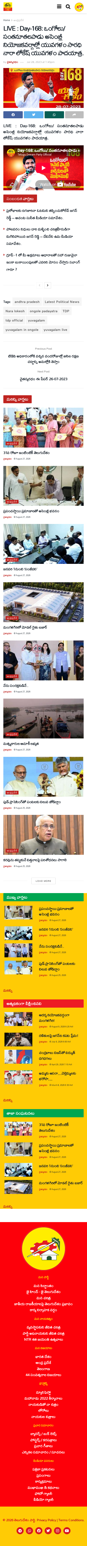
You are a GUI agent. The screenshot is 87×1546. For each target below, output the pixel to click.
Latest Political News (62, 301)
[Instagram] (57, 1530)
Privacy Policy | (47, 1520)
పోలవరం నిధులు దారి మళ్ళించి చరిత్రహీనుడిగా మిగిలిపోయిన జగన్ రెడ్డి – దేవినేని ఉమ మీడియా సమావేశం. (39, 236)
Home (6, 20)
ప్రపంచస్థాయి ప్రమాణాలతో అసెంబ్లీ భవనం (31, 510)
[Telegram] (20, 1530)
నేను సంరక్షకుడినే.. (16, 685)
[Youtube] (66, 1530)
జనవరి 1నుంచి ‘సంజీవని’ (20, 568)
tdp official (14, 320)
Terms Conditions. (71, 1520)
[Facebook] (38, 1530)
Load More (43, 881)
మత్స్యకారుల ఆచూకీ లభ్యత (21, 743)
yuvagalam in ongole (22, 329)
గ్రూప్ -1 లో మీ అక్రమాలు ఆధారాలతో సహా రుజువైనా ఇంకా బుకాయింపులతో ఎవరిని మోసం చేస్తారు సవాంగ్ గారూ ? (43, 262)
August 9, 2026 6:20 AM (62, 1026)
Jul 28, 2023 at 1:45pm (40, 62)
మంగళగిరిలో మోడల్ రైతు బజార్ (25, 627)
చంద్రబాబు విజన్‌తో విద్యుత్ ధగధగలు (57, 1055)
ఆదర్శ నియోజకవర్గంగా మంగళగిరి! (54, 1017)
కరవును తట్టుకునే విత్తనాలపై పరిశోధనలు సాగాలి (35, 859)
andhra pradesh (27, 301)
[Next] (47, 285)
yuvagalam (36, 320)
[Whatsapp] (29, 1530)
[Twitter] (48, 1530)
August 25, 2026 (23, 808)
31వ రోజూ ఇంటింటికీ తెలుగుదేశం (26, 452)
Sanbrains (78, 1541)
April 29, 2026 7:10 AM (62, 1064)
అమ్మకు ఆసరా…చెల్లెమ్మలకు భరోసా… (57, 1075)
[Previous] (39, 285)
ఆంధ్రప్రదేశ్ (19, 20)
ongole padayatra (44, 311)
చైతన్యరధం (12, 62)
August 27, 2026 (23, 459)
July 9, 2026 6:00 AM (61, 1042)
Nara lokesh (15, 311)
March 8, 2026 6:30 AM (62, 1085)
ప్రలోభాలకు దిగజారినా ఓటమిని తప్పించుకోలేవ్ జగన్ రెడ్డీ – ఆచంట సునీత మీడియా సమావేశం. (41, 214)
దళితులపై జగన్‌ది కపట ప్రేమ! (58, 1035)
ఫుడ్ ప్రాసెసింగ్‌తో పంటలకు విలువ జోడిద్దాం (32, 801)
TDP (66, 311)
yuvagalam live (55, 329)
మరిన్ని (7, 990)
